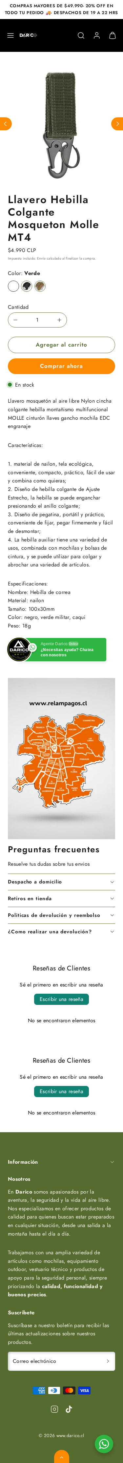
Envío (41, 258)
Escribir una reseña (61, 999)
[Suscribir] (108, 1361)
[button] (10, 35)
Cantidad (18, 307)
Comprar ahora (61, 366)
